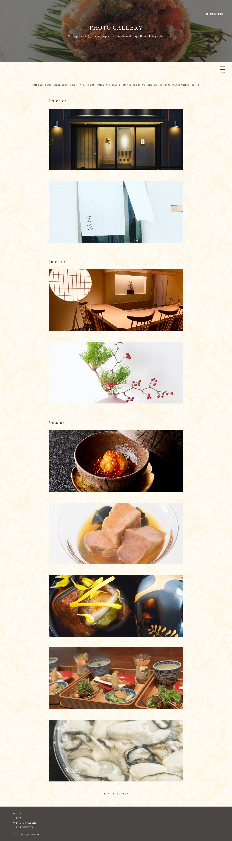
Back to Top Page (116, 793)
